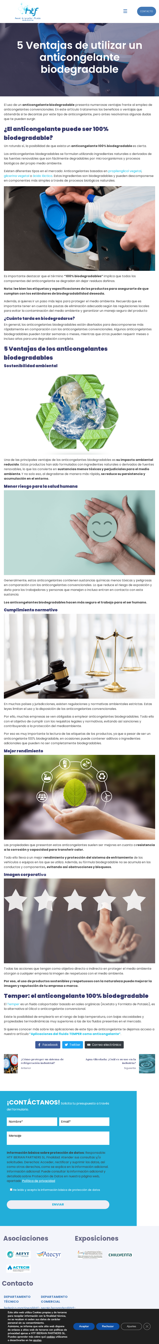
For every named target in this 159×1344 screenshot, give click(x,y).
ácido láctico (42, 176)
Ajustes (131, 1326)
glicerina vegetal (16, 176)
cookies (51, 1337)
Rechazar (108, 1326)
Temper (13, 1004)
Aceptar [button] (84, 1326)
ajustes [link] (37, 1340)
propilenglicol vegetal (124, 171)
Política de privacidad (38, 1181)
